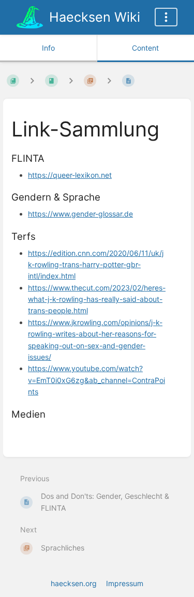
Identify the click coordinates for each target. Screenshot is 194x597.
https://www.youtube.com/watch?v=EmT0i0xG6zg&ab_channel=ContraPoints (96, 380)
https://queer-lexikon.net (70, 175)
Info (48, 47)
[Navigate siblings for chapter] (71, 80)
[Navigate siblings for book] (32, 80)
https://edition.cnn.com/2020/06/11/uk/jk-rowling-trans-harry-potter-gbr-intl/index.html (95, 265)
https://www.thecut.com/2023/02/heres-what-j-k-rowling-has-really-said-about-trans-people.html (97, 299)
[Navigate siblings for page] (109, 80)
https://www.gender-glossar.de (80, 213)
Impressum (124, 583)
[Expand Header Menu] (166, 17)
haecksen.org (74, 583)
